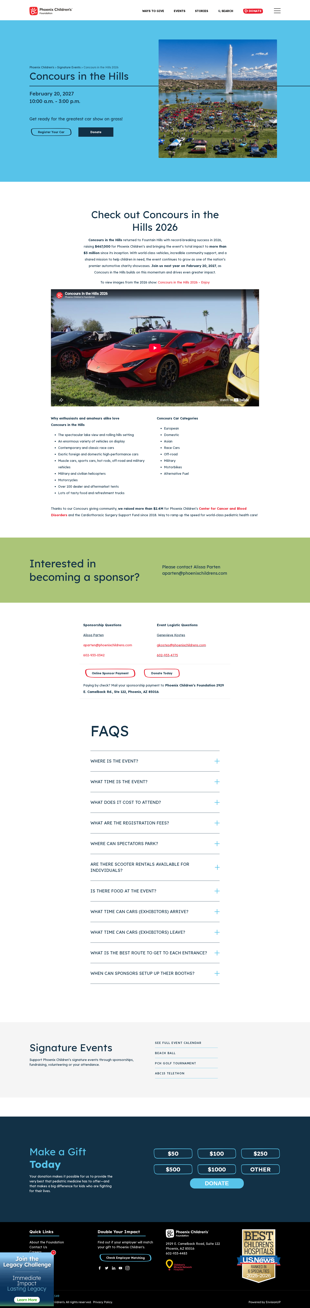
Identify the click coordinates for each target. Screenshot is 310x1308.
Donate (254, 11)
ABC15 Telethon (169, 1073)
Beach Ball (165, 1053)
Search (227, 11)
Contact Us (38, 1247)
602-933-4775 (167, 655)
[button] (277, 11)
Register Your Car (51, 132)
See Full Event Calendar (178, 1043)
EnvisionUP (273, 1302)
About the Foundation (46, 1242)
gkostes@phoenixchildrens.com (181, 645)
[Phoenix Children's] (50, 11)
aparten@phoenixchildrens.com (107, 645)
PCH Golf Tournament (175, 1063)
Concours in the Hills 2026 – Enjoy (184, 282)
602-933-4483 (176, 1253)
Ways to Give (153, 11)
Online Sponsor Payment (110, 673)
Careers (35, 1252)
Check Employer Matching (125, 1258)
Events (179, 11)
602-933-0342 (94, 655)
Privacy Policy (102, 1302)
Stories (201, 11)
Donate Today (161, 673)
